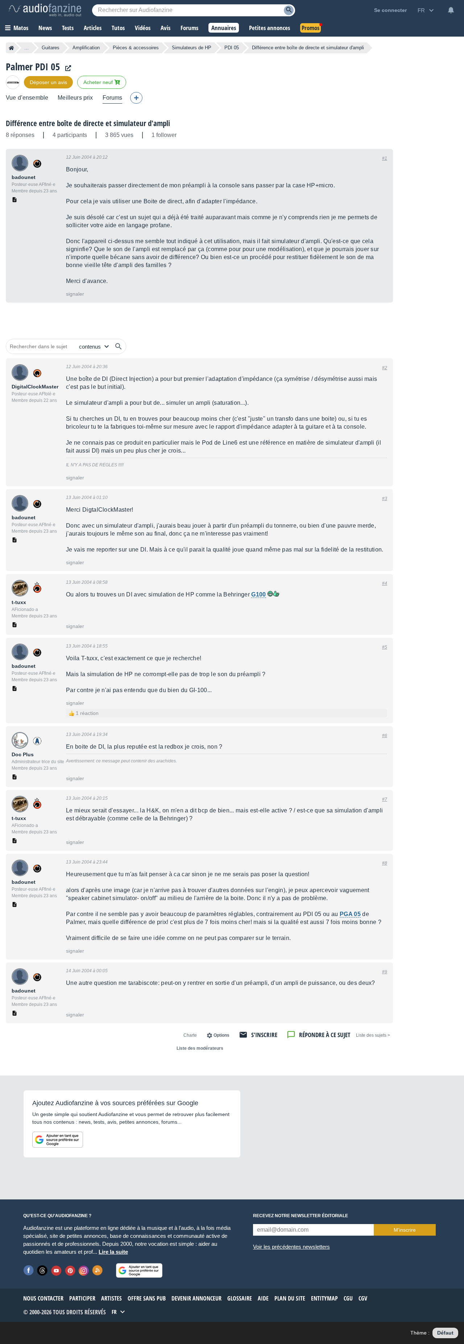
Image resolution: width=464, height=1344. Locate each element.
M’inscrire (405, 1230)
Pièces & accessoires (136, 47)
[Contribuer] (136, 98)
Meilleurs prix (75, 98)
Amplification (86, 47)
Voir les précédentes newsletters (291, 1247)
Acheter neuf (98, 82)
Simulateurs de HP (191, 47)
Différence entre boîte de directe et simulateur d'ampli (88, 123)
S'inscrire (264, 1035)
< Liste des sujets (373, 1035)
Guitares (50, 47)
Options (221, 1035)
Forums (113, 98)
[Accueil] (11, 47)
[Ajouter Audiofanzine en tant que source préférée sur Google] (57, 1140)
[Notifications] (451, 10)
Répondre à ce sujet (324, 1035)
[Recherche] (289, 10)
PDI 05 (231, 47)
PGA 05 (350, 914)
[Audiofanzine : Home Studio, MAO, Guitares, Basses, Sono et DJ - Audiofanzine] (45, 10)
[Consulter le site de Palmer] (66, 68)
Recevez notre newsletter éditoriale (300, 1215)
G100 (258, 594)
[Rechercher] (118, 346)
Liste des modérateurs (200, 1048)
